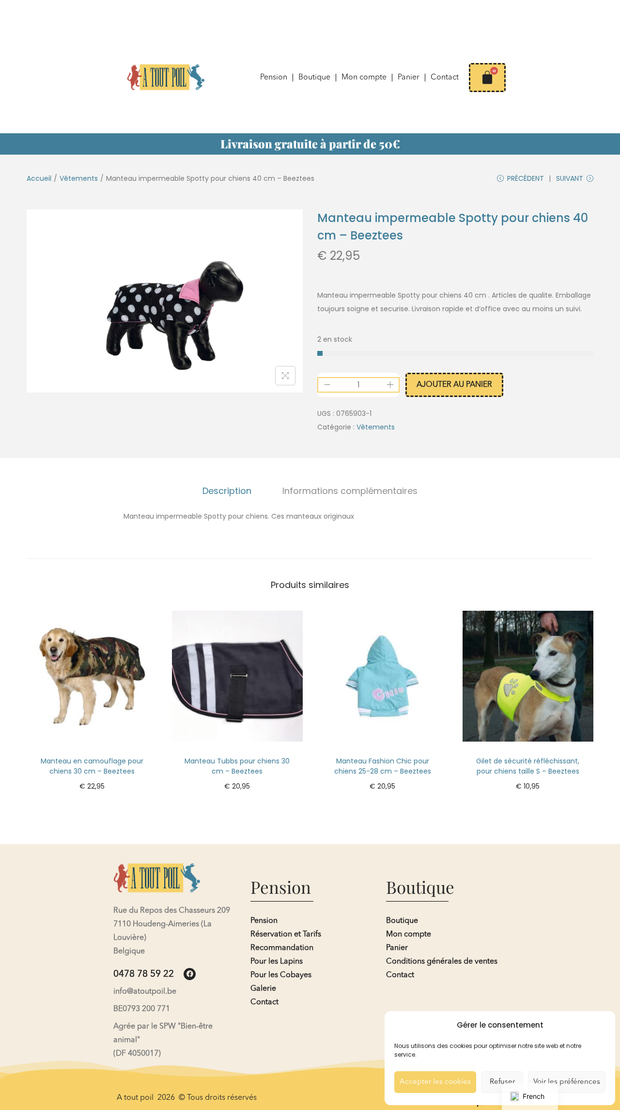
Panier (408, 77)
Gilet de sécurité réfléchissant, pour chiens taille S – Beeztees (527, 766)
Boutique (314, 77)
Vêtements (79, 178)
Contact (445, 77)
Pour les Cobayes (280, 975)
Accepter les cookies (435, 1082)
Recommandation (281, 948)
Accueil (39, 178)
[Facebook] (190, 974)
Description (226, 491)
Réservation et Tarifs (285, 934)
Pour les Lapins (276, 962)
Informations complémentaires (350, 491)
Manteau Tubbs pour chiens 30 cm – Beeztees (237, 766)
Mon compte (364, 77)
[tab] (226, 491)
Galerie (263, 989)
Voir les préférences (566, 1082)
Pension (273, 77)
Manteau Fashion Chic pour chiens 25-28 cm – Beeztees (382, 766)
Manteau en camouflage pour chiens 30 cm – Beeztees (92, 766)
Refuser (502, 1082)
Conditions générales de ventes (441, 962)
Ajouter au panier (454, 385)
